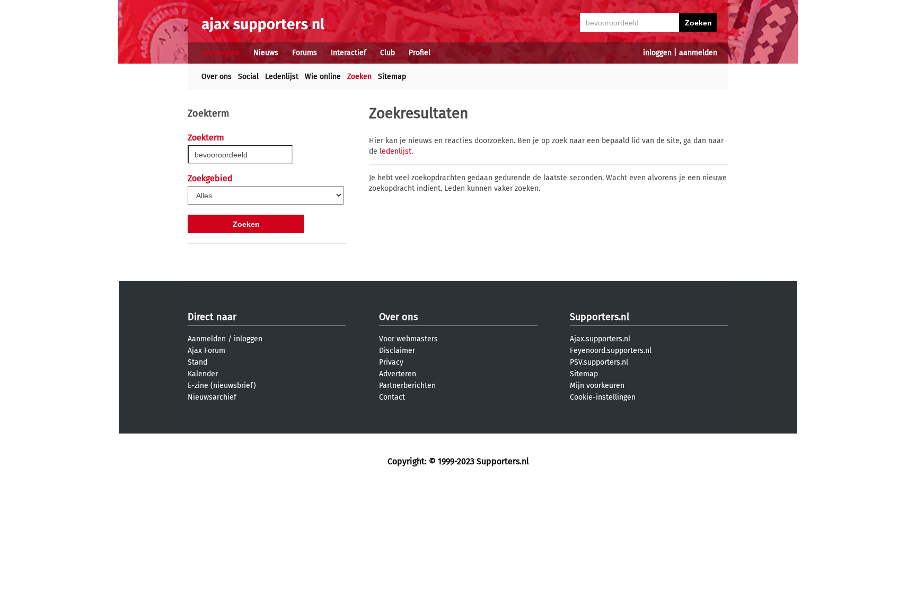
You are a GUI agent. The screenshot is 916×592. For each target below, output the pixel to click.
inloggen (657, 52)
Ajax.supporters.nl (600, 338)
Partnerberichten (407, 385)
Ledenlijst (281, 76)
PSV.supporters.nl (599, 362)
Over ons (216, 76)
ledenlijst (395, 151)
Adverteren (397, 373)
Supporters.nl (599, 317)
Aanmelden (207, 338)
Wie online (323, 76)
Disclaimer (397, 350)
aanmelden (698, 52)
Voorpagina (220, 52)
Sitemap (392, 76)
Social (248, 76)
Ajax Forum (206, 350)
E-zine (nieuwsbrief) (222, 385)
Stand (197, 362)
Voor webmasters (408, 338)
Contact (392, 397)
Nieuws (265, 52)
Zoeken (359, 76)
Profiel (419, 52)
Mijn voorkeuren (597, 385)
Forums (304, 52)
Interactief (348, 52)
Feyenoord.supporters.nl (610, 350)
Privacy (391, 362)
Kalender (203, 373)
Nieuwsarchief (212, 397)
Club (387, 52)
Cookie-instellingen (603, 397)
